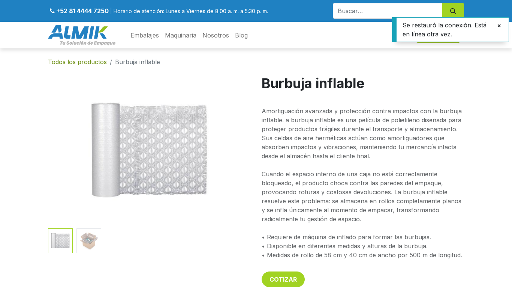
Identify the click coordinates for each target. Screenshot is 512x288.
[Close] (499, 25)
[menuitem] (144, 35)
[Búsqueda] (453, 11)
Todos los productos (77, 62)
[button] (63, 150)
